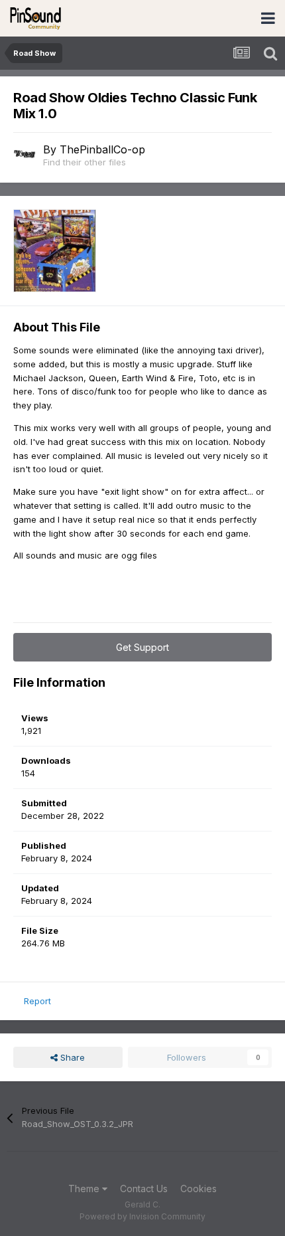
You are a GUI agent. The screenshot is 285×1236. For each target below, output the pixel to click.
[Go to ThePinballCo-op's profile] (24, 154)
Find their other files (84, 162)
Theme (85, 1188)
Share (71, 1057)
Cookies (198, 1188)
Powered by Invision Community (142, 1216)
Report (37, 1001)
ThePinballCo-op (102, 149)
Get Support (142, 647)
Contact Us (144, 1188)
